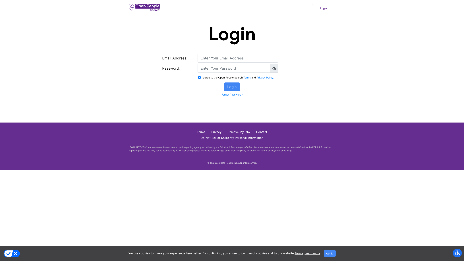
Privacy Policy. (265, 77)
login (323, 8)
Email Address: (174, 58)
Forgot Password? (232, 94)
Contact (261, 132)
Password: (171, 68)
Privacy (216, 132)
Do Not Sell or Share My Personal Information (232, 138)
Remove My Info (239, 132)
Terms (299, 253)
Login (232, 87)
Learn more (312, 253)
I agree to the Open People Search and (238, 77)
